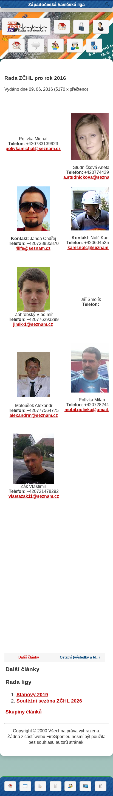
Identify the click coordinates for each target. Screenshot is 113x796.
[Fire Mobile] (94, 46)
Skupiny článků (23, 712)
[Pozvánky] (25, 786)
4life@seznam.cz (33, 248)
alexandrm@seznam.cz (34, 415)
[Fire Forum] (75, 46)
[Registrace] (101, 27)
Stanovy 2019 (32, 694)
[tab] (28, 658)
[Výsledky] (55, 786)
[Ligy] (100, 786)
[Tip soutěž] (70, 786)
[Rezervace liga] (40, 786)
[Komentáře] (36, 46)
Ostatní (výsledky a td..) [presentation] (80, 657)
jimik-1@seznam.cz (33, 324)
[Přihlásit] (81, 27)
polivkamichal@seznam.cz (33, 148)
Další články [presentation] (28, 657)
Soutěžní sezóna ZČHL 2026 (49, 701)
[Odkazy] (17, 46)
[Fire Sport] (26, 26)
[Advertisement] (56, 586)
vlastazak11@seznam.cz (34, 496)
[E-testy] (55, 46)
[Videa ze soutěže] (85, 786)
